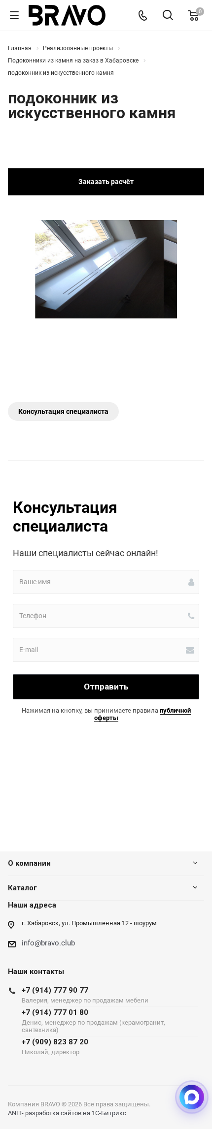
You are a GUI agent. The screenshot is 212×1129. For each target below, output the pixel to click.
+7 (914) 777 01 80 (93, 1021)
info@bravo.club (48, 943)
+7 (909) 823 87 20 (55, 1046)
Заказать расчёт (106, 182)
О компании (29, 863)
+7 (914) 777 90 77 (85, 995)
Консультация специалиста (63, 411)
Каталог (22, 887)
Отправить (106, 686)
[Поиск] (168, 16)
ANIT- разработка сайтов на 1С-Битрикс (67, 1113)
